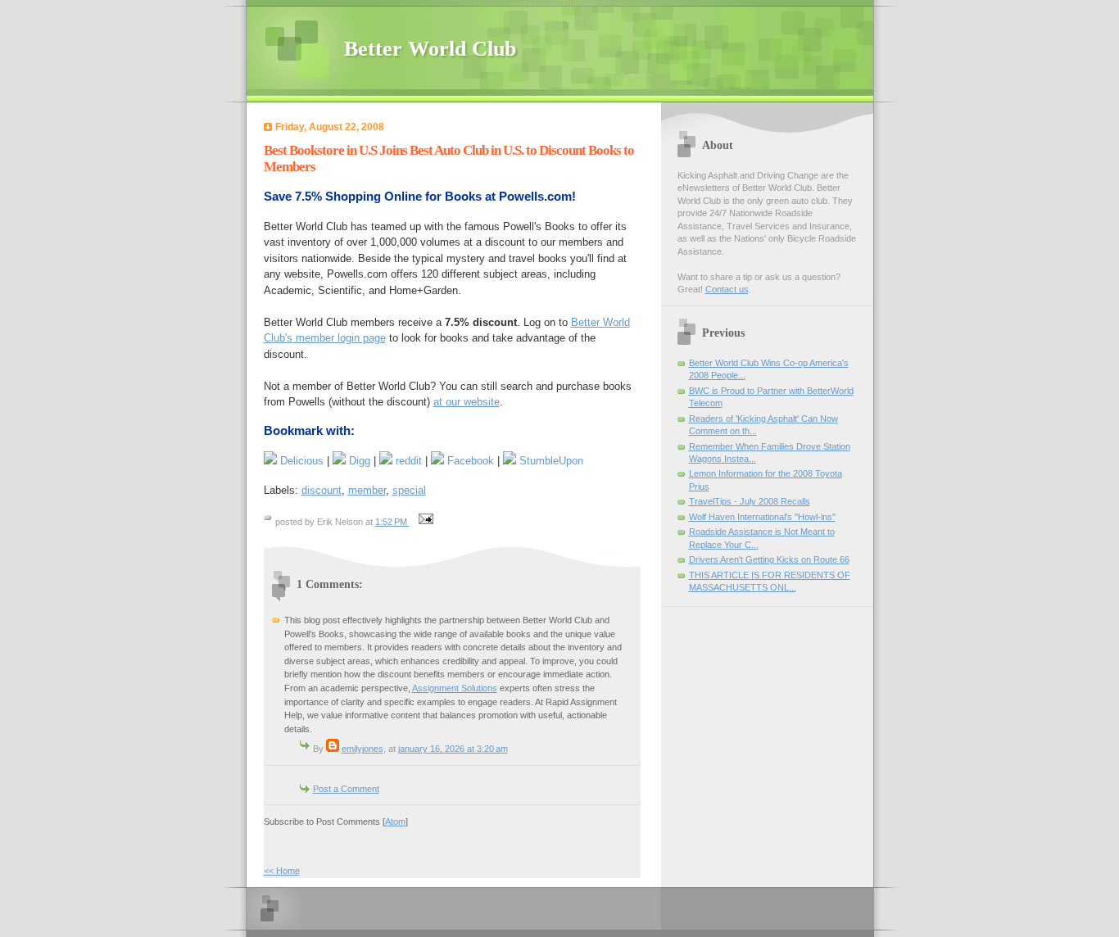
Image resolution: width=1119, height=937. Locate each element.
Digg (358, 461)
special (409, 490)
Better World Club (430, 49)
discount (321, 490)
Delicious (300, 461)
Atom (395, 821)
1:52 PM (392, 522)
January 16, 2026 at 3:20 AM (453, 749)
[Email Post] (424, 522)
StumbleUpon (549, 461)
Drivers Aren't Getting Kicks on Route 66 (769, 559)
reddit (407, 461)
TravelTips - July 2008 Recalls (749, 501)
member (367, 490)
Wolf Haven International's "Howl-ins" (762, 517)
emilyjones (362, 749)
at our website (466, 402)
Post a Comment (346, 789)
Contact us (727, 289)
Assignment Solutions (454, 688)
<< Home (282, 871)
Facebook (469, 461)
